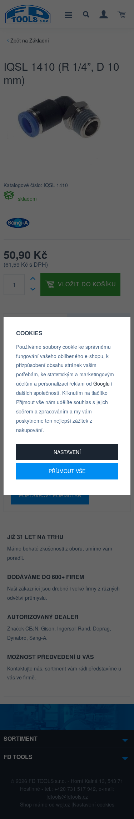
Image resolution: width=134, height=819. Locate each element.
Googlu (101, 383)
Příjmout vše (67, 470)
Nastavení (67, 452)
